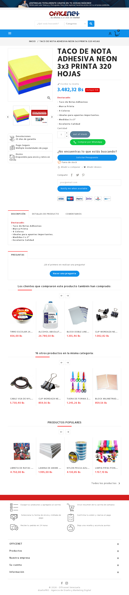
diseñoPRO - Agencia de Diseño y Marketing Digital (64, 590)
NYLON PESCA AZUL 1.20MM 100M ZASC (88, 468)
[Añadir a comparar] (25, 326)
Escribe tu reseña (68, 84)
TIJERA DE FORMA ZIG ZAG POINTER (86, 399)
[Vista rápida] (31, 326)
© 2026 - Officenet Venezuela (64, 587)
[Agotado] (13, 326)
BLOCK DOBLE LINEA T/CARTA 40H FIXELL (89, 332)
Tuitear (77, 174)
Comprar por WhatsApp (87, 142)
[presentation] (8, 117)
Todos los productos (106, 483)
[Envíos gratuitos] (64, 4)
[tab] (18, 214)
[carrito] (41, 326)
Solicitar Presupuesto (87, 157)
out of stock (80, 134)
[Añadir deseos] (19, 326)
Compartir (71, 174)
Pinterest (83, 174)
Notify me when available (74, 188)
